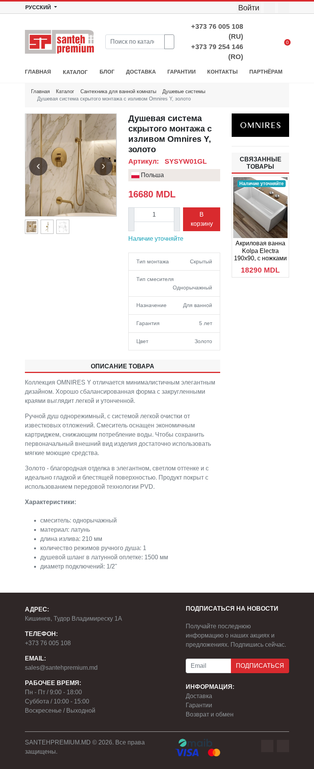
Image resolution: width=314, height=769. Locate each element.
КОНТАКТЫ (222, 72)
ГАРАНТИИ (181, 72)
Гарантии (199, 705)
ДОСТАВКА (141, 72)
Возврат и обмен (210, 714)
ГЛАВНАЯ (38, 72)
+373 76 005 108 (48, 643)
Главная (40, 91)
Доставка (199, 696)
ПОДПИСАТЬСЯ (260, 665)
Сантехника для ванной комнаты (118, 91)
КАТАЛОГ (75, 72)
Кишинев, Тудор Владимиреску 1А (73, 618)
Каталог (65, 91)
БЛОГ (107, 72)
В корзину (202, 219)
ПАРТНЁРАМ (266, 72)
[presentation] (38, 166)
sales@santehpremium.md (61, 667)
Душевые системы (183, 91)
